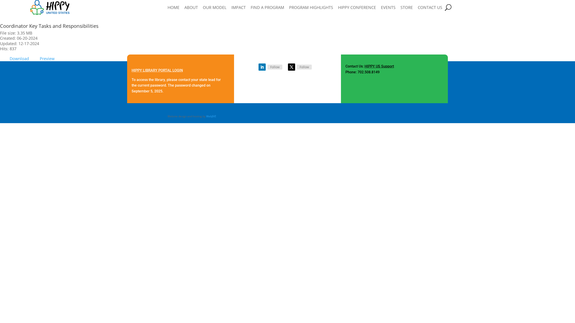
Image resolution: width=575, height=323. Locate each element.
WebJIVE (211, 116)
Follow (275, 67)
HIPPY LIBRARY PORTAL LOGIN (157, 70)
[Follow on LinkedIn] (262, 67)
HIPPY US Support (379, 66)
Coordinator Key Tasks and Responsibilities (49, 25)
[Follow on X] (291, 67)
